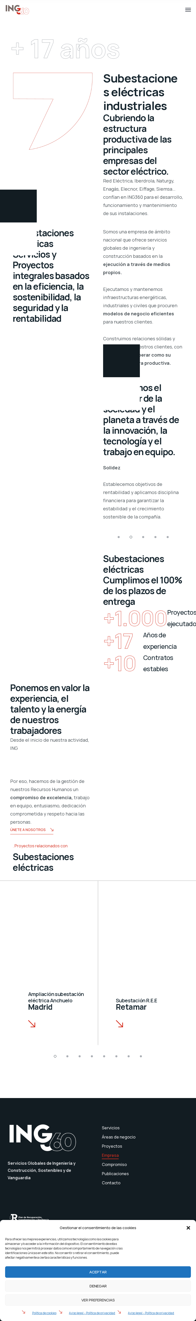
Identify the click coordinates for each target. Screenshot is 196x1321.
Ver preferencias (98, 1300)
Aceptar (98, 1272)
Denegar (98, 1286)
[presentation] (93, 497)
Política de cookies (44, 1313)
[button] (188, 1227)
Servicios (111, 1128)
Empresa (110, 1155)
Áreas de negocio (119, 1137)
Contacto (111, 1183)
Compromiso (114, 1164)
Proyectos (112, 1146)
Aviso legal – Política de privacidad (92, 1313)
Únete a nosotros (28, 829)
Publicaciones (115, 1173)
